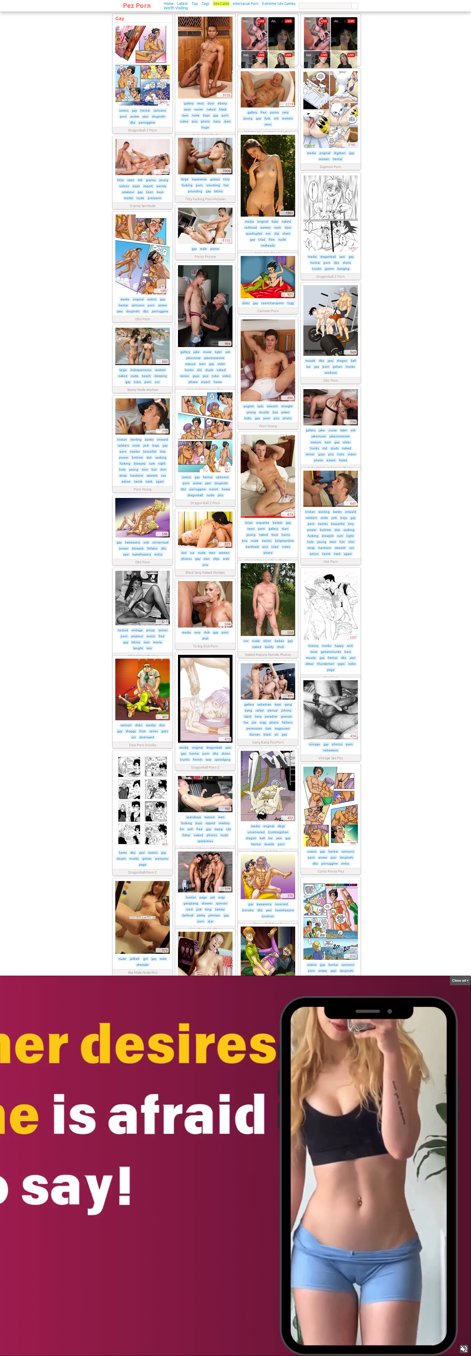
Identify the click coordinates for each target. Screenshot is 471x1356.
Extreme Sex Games (279, 3)
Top (194, 3)
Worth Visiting (176, 8)
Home (169, 3)
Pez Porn (137, 5)
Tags (205, 3)
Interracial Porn (246, 3)
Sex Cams (221, 3)
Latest (182, 3)
